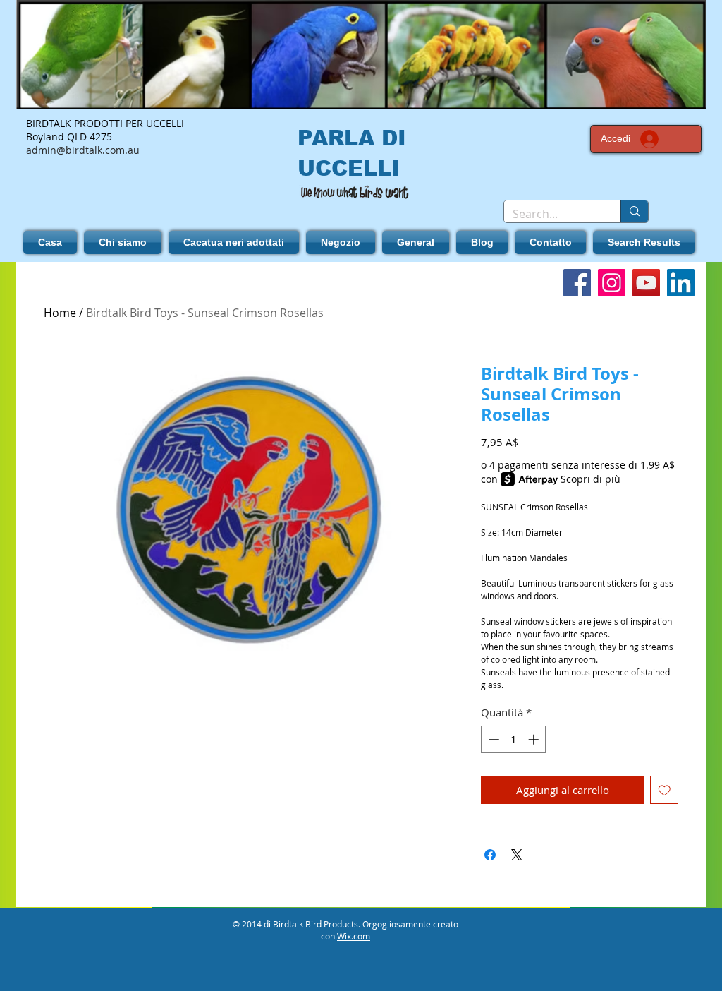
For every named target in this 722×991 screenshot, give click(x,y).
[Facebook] (577, 282)
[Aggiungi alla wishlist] (664, 790)
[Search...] (634, 211)
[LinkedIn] (681, 282)
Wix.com (353, 936)
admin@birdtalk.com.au (83, 150)
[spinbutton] (513, 739)
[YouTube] (646, 282)
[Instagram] (611, 282)
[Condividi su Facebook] (490, 854)
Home (60, 312)
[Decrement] (492, 739)
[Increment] (534, 739)
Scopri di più (590, 479)
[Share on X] (516, 854)
